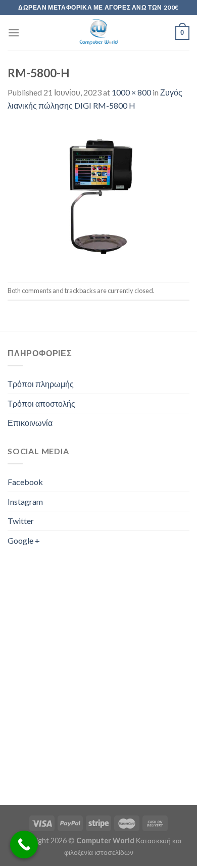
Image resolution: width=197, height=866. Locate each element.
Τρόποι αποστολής (41, 403)
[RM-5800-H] (98, 196)
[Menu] (14, 32)
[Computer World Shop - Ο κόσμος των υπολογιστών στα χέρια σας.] (98, 33)
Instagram (25, 501)
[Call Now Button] (24, 844)
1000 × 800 (131, 92)
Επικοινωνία (30, 422)
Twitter (21, 520)
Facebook (25, 482)
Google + (24, 540)
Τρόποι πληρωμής (41, 384)
